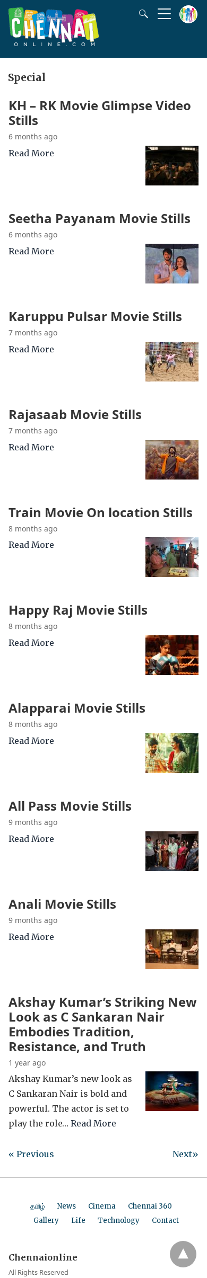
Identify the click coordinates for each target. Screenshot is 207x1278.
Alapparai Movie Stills (76, 707)
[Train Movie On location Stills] (172, 574)
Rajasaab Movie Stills (75, 414)
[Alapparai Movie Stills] (172, 770)
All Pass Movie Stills (70, 805)
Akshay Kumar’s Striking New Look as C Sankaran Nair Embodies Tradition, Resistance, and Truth (102, 1024)
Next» (185, 1154)
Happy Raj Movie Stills (78, 609)
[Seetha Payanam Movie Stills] (172, 280)
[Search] (141, 14)
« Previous (31, 1154)
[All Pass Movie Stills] (172, 868)
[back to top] (183, 1254)
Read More (31, 153)
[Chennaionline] (53, 43)
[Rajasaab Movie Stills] (172, 476)
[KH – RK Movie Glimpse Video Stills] (172, 182)
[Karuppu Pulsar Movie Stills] (172, 378)
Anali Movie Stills (62, 903)
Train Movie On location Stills (100, 512)
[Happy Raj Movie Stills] (172, 672)
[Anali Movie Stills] (172, 966)
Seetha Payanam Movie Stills (99, 218)
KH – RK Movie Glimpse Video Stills (99, 112)
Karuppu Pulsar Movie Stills (95, 316)
